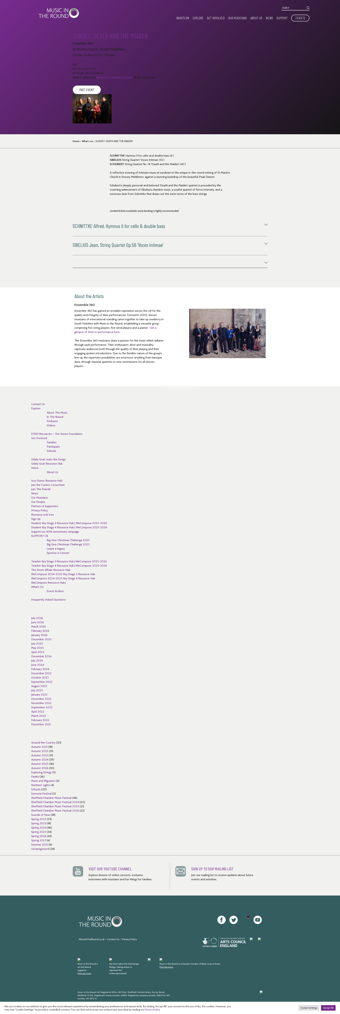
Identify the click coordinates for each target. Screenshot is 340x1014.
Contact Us (38, 404)
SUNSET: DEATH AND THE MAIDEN (114, 141)
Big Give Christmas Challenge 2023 (68, 540)
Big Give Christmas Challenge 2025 (68, 544)
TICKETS (300, 18)
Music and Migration (43, 781)
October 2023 (40, 677)
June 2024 (37, 664)
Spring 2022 (38, 819)
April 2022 (37, 711)
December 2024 (41, 656)
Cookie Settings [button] (309, 1007)
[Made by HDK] (226, 997)
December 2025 (41, 639)
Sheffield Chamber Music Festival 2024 (55, 802)
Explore (198, 18)
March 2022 (38, 716)
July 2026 (37, 618)
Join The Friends (41, 489)
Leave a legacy (56, 548)
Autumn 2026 (39, 768)
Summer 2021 (39, 844)
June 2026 (37, 622)
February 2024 (40, 669)
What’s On (182, 18)
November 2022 (41, 703)
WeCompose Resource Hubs (48, 582)
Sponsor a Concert (58, 553)
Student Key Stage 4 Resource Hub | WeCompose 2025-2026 (69, 527)
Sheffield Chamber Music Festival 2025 (55, 806)
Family (35, 776)
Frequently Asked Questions (48, 599)
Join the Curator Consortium (48, 485)
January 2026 (39, 635)
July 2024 (37, 660)
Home (76, 141)
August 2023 (39, 686)
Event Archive (55, 591)
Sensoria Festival (41, 793)
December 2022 (41, 699)
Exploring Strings (41, 772)
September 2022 (41, 707)
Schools (51, 451)
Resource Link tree (42, 514)
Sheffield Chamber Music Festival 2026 (55, 810)
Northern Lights (40, 785)
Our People (38, 502)
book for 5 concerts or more (115, 77)
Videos (51, 425)
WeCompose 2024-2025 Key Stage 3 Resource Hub (63, 574)
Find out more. (167, 967)
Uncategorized (40, 849)
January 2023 (39, 694)
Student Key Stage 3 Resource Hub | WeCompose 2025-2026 (69, 523)
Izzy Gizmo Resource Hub (46, 480)
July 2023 (37, 690)
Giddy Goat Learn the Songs (48, 459)
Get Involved (216, 18)
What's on (87, 141)
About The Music (57, 412)
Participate (53, 446)
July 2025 (37, 643)
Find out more (84, 973)
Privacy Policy (39, 510)
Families (51, 442)
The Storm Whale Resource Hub (50, 570)
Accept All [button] (328, 1007)
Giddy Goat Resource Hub (47, 463)
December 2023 (41, 673)
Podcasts (52, 421)
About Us (256, 18)
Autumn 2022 (39, 751)
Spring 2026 (38, 836)
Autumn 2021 (39, 747)
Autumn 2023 (39, 755)
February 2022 (40, 720)
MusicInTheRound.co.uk (91, 939)
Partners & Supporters (44, 506)
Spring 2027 (38, 840)
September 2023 (41, 681)
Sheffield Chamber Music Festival (51, 798)
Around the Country (43, 742)
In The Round (55, 417)
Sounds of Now (40, 815)
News (269, 18)
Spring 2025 (38, 832)
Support (282, 18)
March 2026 (38, 626)
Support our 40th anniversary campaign (55, 531)
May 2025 (37, 647)
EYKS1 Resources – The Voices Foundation (57, 434)
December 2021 (41, 724)
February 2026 (40, 630)
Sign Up (36, 519)
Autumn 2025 (39, 764)
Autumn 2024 (39, 759)
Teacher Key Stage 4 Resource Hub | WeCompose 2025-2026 (69, 565)
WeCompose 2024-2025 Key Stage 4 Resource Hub (63, 578)
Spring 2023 (38, 823)
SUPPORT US (39, 536)
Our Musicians (237, 18)
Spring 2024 (38, 827)
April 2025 (37, 652)
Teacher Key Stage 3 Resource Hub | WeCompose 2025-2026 (69, 561)
